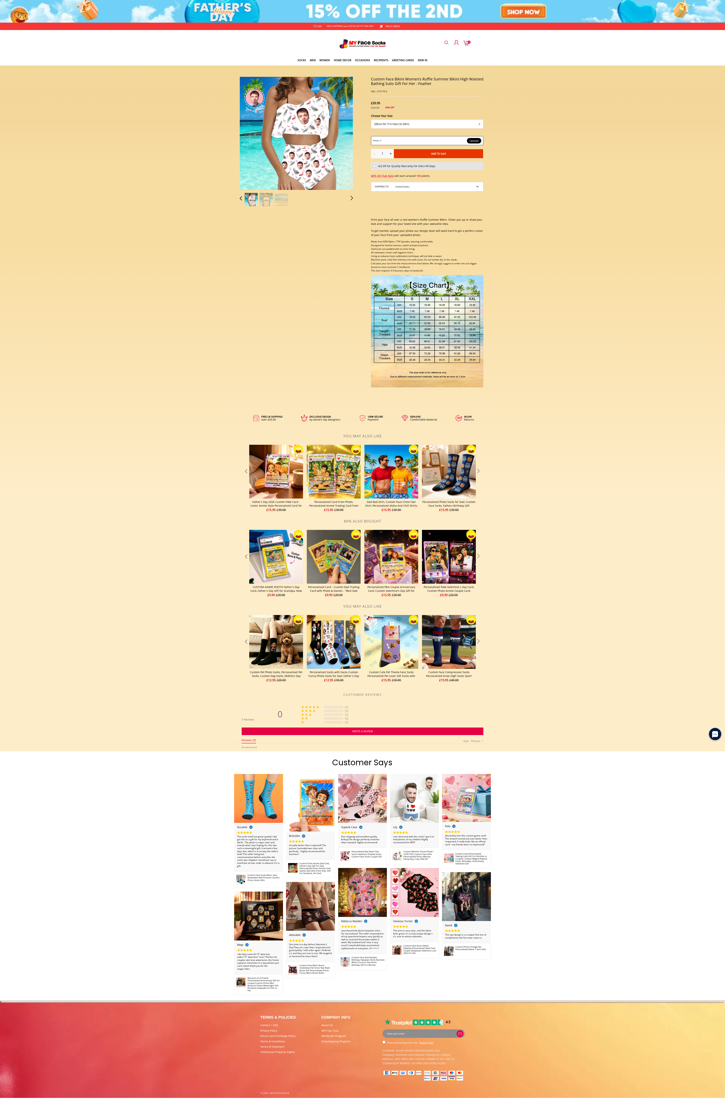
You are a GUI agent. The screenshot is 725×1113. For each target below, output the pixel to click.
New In (422, 60)
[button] (248, 132)
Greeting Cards (403, 60)
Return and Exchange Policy (277, 1036)
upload (474, 141)
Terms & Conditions (272, 1041)
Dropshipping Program (335, 1041)
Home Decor (342, 60)
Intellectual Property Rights (277, 1052)
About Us (327, 1025)
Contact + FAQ (269, 1025)
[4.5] (414, 1022)
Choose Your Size (382, 116)
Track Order (392, 26)
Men (313, 60)
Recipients (381, 60)
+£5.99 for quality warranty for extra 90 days (406, 166)
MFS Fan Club (330, 1030)
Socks (302, 60)
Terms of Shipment (272, 1046)
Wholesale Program (333, 1036)
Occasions (362, 60)
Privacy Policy (268, 1030)
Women (324, 60)
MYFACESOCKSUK (279, 1093)
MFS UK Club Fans (382, 176)
